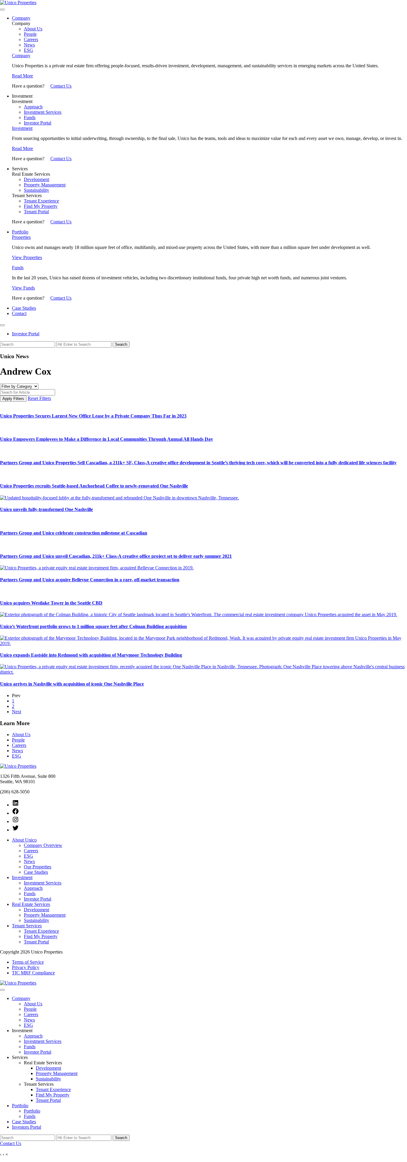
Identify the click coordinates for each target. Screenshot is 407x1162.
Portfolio (20, 231)
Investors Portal (26, 1127)
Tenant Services (27, 925)
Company (21, 18)
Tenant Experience (41, 200)
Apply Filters (13, 398)
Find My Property (41, 206)
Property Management (45, 184)
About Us (33, 28)
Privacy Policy (25, 967)
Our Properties (37, 866)
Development (36, 179)
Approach (33, 106)
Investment (22, 128)
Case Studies (24, 308)
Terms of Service (28, 962)
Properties (21, 237)
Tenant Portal (36, 211)
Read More (22, 75)
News (29, 44)
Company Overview (43, 845)
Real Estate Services (31, 904)
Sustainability (36, 190)
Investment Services (42, 112)
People (30, 34)
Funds (29, 117)
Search (121, 344)
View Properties (27, 257)
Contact (19, 313)
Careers (31, 39)
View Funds (23, 287)
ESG (28, 50)
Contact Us (61, 85)
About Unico (24, 839)
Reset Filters (39, 398)
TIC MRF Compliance (33, 972)
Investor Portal (37, 122)
